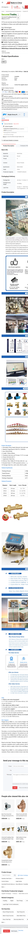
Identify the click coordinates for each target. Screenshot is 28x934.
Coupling (5, 900)
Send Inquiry (14, 931)
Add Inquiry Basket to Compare (10, 140)
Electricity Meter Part (19, 919)
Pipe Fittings (20, 900)
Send (15, 787)
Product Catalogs (23, 875)
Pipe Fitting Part (21, 912)
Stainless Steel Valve (6, 878)
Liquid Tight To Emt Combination (11, 904)
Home (3, 11)
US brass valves (19, 878)
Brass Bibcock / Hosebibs (22, 884)
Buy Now (6, 931)
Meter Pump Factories (8, 915)
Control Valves (5, 881)
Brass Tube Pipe (6, 919)
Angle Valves (19, 881)
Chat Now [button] (20, 930)
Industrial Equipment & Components (13, 11)
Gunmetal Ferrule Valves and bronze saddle (9, 884)
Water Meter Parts (21, 915)
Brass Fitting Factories (8, 912)
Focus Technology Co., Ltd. (19, 927)
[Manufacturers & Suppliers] (14, 2)
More (3, 922)
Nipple (11, 900)
